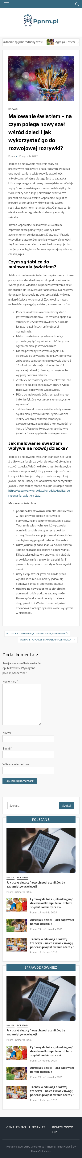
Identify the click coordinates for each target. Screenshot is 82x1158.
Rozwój (13, 109)
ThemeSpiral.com (41, 1151)
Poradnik (22, 877)
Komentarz (10, 681)
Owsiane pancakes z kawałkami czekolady (46, 639)
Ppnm (11, 156)
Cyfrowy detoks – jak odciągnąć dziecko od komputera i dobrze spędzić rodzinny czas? (51, 903)
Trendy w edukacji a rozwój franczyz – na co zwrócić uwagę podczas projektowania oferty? (52, 943)
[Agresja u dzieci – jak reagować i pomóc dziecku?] (41, 42)
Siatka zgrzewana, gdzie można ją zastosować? (39, 633)
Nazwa (7, 732)
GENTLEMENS (16, 1127)
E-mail (7, 748)
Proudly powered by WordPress (25, 1146)
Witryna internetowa (15, 764)
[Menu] (6, 4)
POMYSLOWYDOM (62, 1129)
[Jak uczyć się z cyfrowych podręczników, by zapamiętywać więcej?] (41, 850)
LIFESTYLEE (37, 1127)
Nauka (10, 877)
